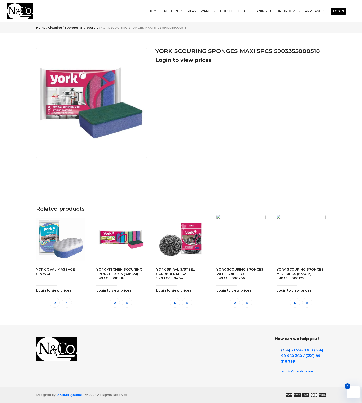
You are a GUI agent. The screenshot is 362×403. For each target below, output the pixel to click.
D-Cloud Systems (69, 395)
